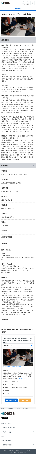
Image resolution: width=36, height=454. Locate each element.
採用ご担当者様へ (6, 440)
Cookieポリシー (29, 450)
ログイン (23, 4)
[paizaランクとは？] (31, 345)
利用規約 (11, 450)
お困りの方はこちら (6, 445)
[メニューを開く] (32, 3)
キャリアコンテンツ (6, 423)
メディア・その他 (6, 432)
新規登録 (27, 4)
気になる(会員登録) (11, 400)
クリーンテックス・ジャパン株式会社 (12, 366)
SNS (2, 436)
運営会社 (5, 450)
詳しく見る (22, 378)
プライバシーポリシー (19, 450)
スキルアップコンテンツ (8, 428)
